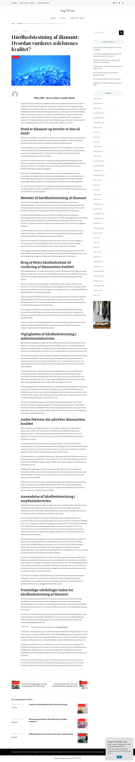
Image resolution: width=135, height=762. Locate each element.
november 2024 (98, 166)
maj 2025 (96, 142)
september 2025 (99, 122)
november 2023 (98, 218)
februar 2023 (98, 261)
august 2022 (97, 290)
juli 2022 (96, 295)
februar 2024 (98, 204)
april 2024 (97, 194)
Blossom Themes (71, 752)
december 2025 (98, 113)
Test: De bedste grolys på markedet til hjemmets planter (105, 74)
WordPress (89, 752)
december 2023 (98, 214)
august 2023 (97, 233)
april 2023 (97, 252)
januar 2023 (97, 266)
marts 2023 (97, 257)
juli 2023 (96, 238)
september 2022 (99, 285)
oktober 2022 (98, 281)
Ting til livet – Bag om (27, 3)
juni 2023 (96, 242)
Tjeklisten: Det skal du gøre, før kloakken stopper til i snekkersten (106, 61)
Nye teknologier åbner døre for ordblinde (107, 79)
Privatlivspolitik (43, 3)
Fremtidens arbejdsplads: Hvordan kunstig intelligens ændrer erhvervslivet (107, 55)
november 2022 (98, 276)
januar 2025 (97, 156)
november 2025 (98, 118)
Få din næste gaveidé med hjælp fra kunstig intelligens (107, 49)
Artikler (63, 18)
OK (119, 757)
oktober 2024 (98, 170)
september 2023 (99, 228)
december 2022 (98, 271)
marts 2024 (97, 199)
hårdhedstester (62, 627)
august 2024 (97, 180)
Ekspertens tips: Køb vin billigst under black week (107, 84)
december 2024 (98, 161)
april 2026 (97, 99)
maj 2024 (96, 190)
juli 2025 (96, 132)
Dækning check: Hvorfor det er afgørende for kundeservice (108, 67)
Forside (14, 3)
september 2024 (99, 175)
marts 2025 (97, 146)
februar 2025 (98, 151)
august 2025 (97, 127)
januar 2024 (97, 209)
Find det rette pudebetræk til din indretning (48, 704)
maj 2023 (96, 247)
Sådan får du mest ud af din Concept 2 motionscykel (51, 734)
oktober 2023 (98, 223)
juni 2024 (96, 185)
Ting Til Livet (67, 10)
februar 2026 (98, 103)
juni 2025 (96, 137)
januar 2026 (97, 108)
